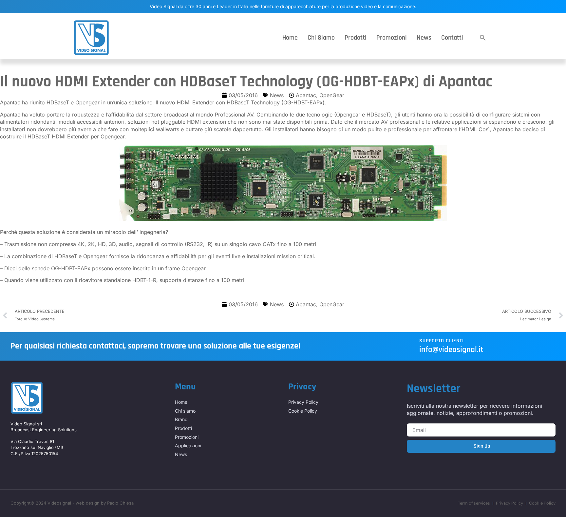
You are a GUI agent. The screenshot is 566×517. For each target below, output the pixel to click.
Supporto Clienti (441, 340)
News (424, 37)
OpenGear (331, 95)
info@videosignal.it (451, 350)
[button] (483, 37)
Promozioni (391, 37)
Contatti (452, 37)
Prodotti (356, 37)
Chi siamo (321, 37)
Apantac (306, 95)
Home (290, 37)
